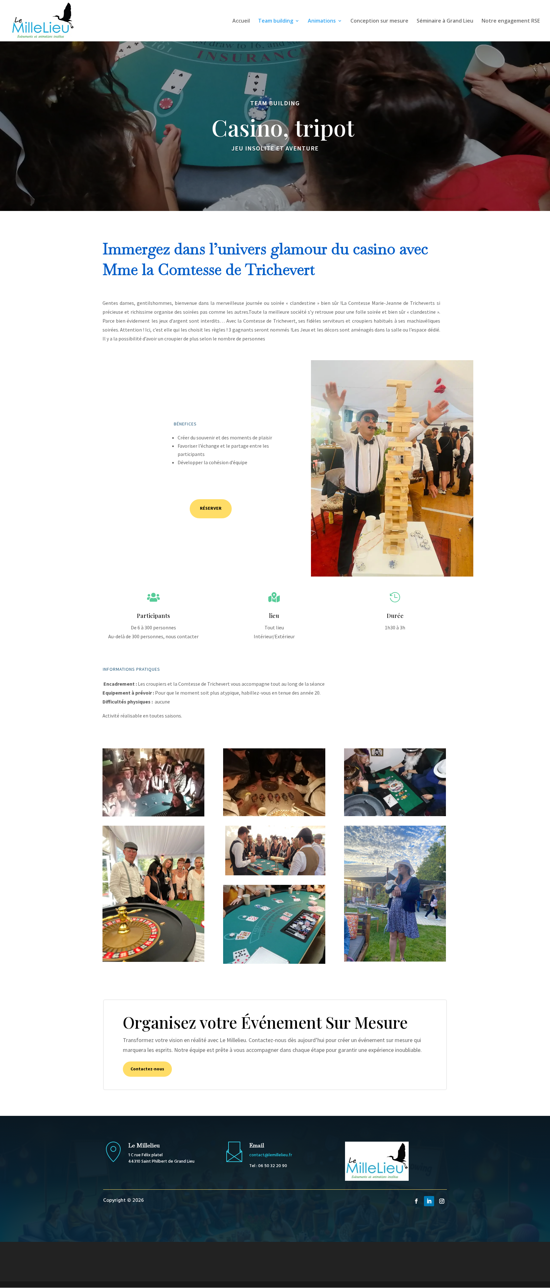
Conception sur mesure (379, 21)
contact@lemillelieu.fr (270, 1155)
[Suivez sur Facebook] (416, 1201)
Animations (322, 21)
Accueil (241, 21)
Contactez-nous (147, 1069)
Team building (275, 21)
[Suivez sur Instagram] (442, 1201)
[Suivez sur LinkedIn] (429, 1201)
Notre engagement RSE (511, 21)
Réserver (211, 508)
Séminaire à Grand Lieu (445, 21)
